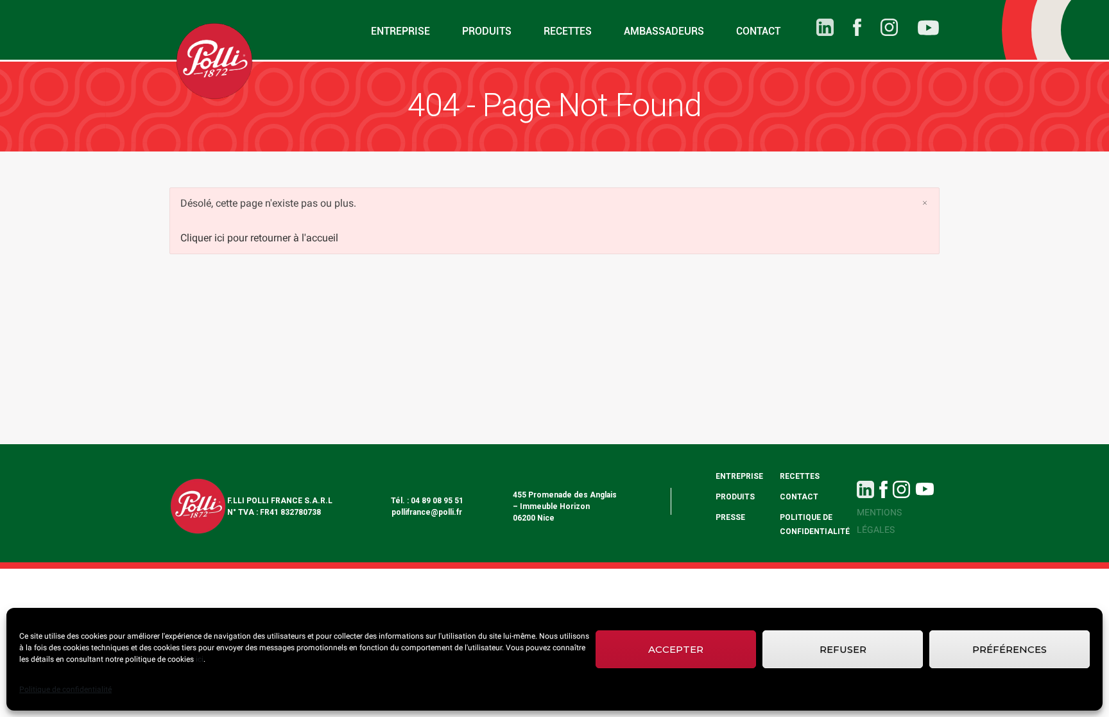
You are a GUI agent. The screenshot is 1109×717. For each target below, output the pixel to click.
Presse (730, 517)
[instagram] (879, 27)
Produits (487, 31)
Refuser (843, 649)
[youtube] (919, 30)
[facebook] (847, 27)
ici (199, 659)
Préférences (1009, 649)
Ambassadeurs (664, 31)
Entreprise (400, 31)
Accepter (675, 649)
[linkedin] (815, 27)
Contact (758, 31)
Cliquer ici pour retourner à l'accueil (259, 238)
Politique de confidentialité (65, 689)
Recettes (568, 31)
